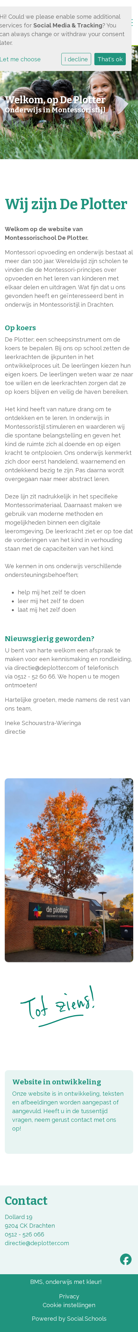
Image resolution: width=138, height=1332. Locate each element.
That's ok (110, 59)
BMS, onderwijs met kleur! (66, 1281)
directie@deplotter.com (37, 1243)
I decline (76, 59)
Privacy (69, 1296)
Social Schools (87, 1318)
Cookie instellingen (69, 1305)
